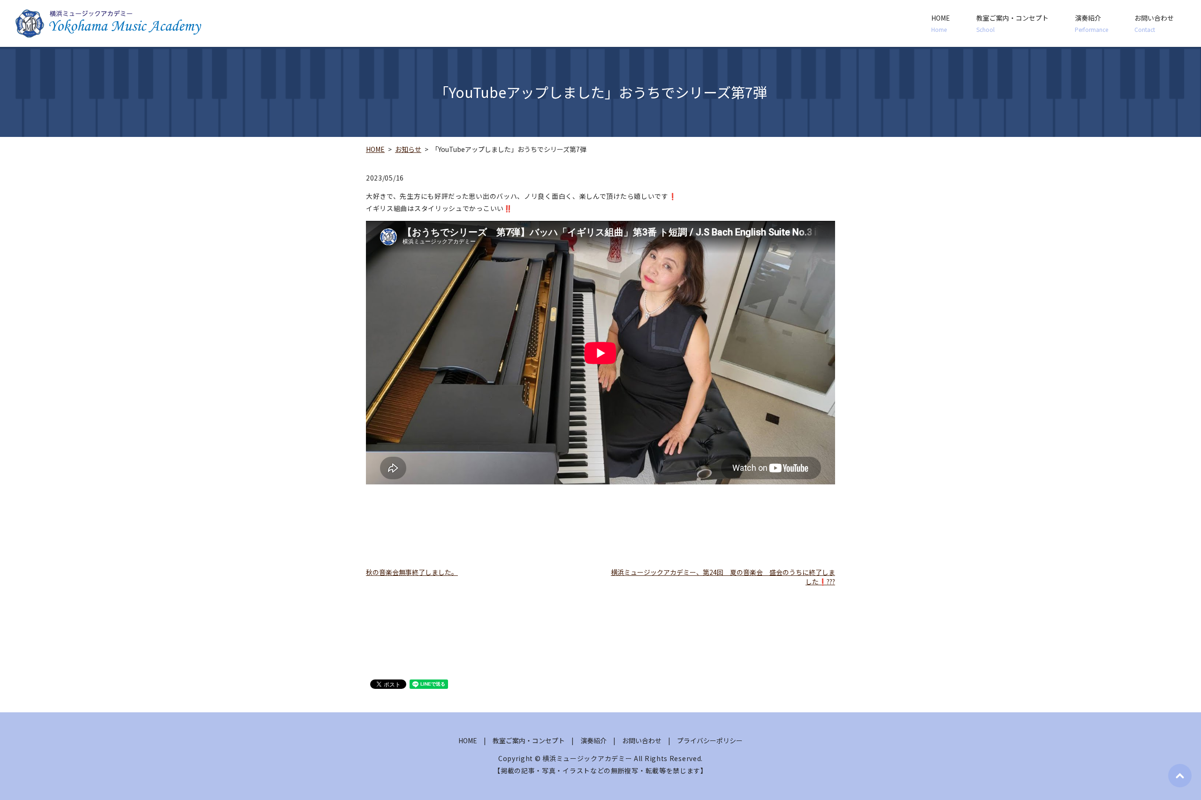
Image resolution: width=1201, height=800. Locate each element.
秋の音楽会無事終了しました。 (412, 572)
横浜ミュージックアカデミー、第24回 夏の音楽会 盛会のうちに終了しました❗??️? (723, 576)
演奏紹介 (1091, 23)
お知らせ (408, 149)
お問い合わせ (1154, 23)
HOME (940, 23)
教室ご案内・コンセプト (1012, 23)
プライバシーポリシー (710, 740)
